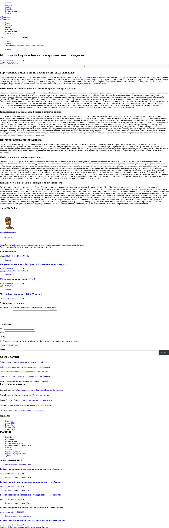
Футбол (8, 7)
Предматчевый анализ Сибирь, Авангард (30, 410)
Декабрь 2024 (10, 427)
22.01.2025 (19, 269)
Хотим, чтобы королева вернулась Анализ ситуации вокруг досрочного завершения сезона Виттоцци (42, 245)
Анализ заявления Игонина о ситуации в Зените (33, 405)
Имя (1, 328)
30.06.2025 (19, 474)
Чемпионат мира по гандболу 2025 (17, 279)
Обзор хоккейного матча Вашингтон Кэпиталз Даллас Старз (39, 390)
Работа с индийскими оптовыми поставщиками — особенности (25, 377)
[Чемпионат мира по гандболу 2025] (14, 271)
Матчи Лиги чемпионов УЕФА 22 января (21, 294)
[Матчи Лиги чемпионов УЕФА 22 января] (7, 286)
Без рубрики (9, 439)
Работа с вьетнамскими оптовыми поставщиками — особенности (26, 381)
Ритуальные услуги (12, 452)
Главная (8, 3)
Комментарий (6, 324)
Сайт (2, 337)
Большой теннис (11, 11)
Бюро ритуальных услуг (14, 443)
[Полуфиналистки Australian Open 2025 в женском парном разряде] (14, 256)
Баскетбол (9, 9)
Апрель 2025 (10, 423)
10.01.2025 (19, 61)
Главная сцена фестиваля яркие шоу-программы (33, 400)
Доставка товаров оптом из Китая (18, 445)
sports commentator (7, 61)
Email (2, 332)
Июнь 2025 (9, 421)
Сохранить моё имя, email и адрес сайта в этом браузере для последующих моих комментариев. (40, 341)
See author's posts (6, 237)
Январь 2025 (9, 425)
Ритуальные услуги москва (15, 454)
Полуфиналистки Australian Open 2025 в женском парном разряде (33, 264)
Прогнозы (9, 5)
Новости (8, 13)
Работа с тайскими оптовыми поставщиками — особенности (24, 372)
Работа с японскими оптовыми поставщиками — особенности (24, 362)
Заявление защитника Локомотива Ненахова (32, 395)
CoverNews (32, 527)
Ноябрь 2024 (9, 429)
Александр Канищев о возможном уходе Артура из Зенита (25, 247)
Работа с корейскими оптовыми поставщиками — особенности (25, 367)
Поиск (2, 349)
